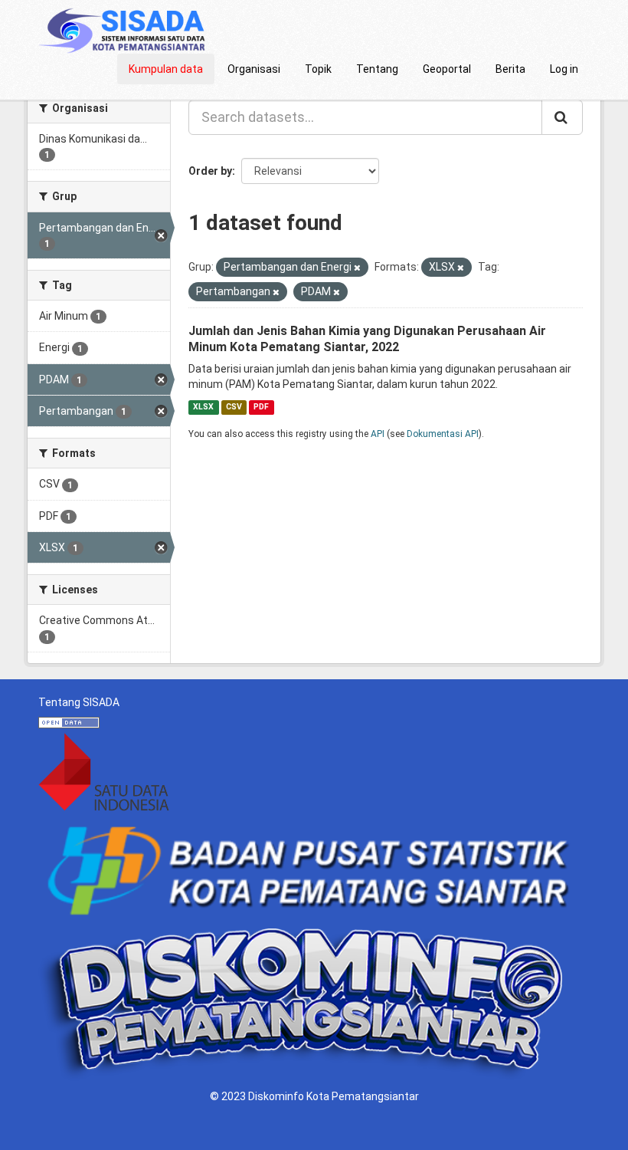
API (377, 434)
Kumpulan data (166, 69)
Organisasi (253, 69)
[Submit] (562, 117)
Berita (510, 69)
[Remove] (357, 268)
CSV (234, 407)
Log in (564, 69)
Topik (318, 69)
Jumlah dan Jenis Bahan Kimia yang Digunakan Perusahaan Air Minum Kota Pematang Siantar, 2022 (367, 339)
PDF (261, 407)
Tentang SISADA (78, 702)
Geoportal (447, 69)
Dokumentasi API (443, 434)
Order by (210, 171)
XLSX (203, 407)
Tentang (377, 69)
